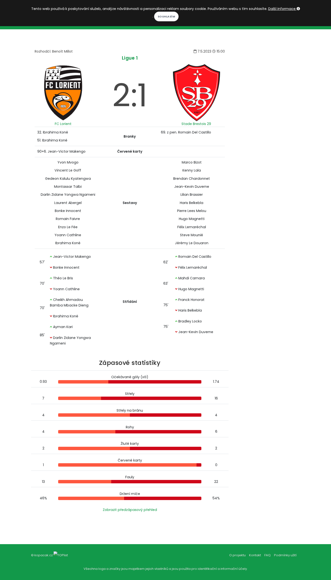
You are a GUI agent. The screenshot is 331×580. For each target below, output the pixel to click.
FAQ (267, 555)
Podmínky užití (285, 555)
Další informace (282, 8)
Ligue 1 (130, 58)
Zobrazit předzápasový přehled (130, 509)
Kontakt (255, 555)
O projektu (237, 555)
